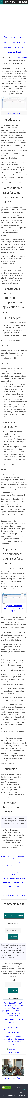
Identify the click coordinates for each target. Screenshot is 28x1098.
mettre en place (18, 882)
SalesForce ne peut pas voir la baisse (14, 873)
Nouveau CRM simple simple (15, 2)
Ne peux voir (7, 882)
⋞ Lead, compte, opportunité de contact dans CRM (12, 857)
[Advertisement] (14, 19)
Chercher (13, 937)
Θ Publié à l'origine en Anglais (14, 895)
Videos (17, 1087)
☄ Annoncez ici (19, 1095)
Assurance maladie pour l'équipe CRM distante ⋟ (13, 864)
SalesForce (6, 878)
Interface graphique (19, 57)
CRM (12, 878)
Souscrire (13, 990)
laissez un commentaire (14, 916)
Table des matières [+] (14, 113)
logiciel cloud (14, 886)
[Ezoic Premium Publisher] (6, 1088)
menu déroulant (20, 878)
